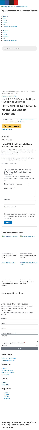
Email (2, 328)
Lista (4, 24)
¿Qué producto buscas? (8, 333)
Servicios (5, 22)
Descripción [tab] (5, 136)
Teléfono (3, 323)
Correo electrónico (10, 207)
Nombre (7, 199)
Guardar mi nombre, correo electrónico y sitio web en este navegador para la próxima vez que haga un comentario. (19, 216)
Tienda (5, 20)
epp (14, 122)
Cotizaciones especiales (10, 26)
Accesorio (10, 122)
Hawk (17, 122)
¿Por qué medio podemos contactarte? (12, 343)
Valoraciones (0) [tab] (7, 140)
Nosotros (5, 16)
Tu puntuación (9, 184)
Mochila (22, 122)
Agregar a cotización (11, 126)
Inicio (3, 91)
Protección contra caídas (12, 91)
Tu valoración (9, 188)
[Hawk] (7, 129)
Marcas (5, 18)
